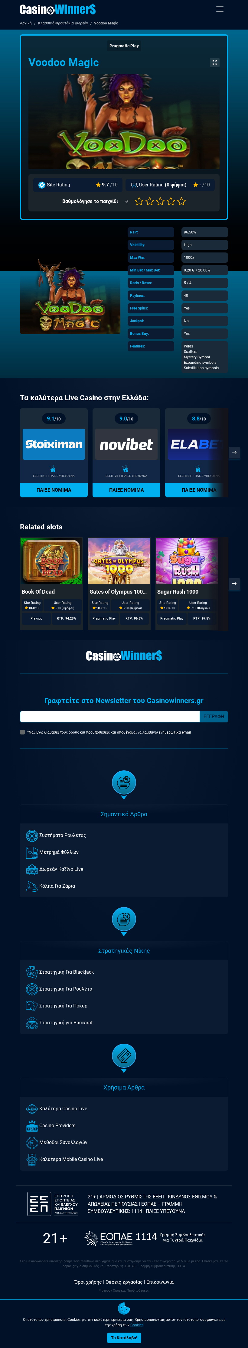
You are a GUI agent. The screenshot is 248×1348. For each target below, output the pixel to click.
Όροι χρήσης (88, 1282)
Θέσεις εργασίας (124, 1282)
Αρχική (26, 23)
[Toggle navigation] (220, 9)
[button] (139, 201)
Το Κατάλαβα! (124, 1337)
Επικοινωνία (160, 1282)
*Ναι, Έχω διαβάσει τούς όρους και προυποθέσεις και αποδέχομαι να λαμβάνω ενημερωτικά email (109, 732)
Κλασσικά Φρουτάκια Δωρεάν (63, 23)
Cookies (136, 1325)
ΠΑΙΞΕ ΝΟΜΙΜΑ (54, 490)
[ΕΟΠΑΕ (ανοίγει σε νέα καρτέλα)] (144, 1238)
